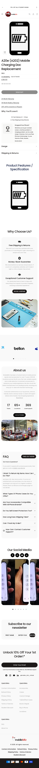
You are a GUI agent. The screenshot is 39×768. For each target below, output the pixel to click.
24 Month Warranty (7, 99)
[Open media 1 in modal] (19, 38)
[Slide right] (37, 7)
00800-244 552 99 (19, 468)
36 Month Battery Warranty (10, 103)
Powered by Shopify (24, 765)
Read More (19, 398)
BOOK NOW (18, 141)
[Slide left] (2, 7)
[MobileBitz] (19, 740)
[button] (1, 14)
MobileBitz (16, 765)
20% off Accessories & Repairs (11, 107)
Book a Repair (19, 291)
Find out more (28, 456)
